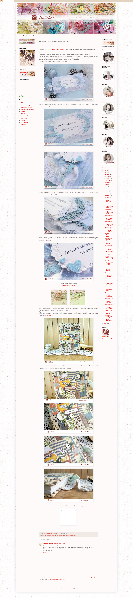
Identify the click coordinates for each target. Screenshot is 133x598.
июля (106, 184)
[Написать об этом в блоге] (62, 533)
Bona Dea (106, 336)
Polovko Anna (73, 535)
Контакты (47, 35)
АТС (22, 102)
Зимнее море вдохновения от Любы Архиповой (109, 294)
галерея (23, 111)
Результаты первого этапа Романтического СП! (109, 211)
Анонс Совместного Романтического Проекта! (109, 282)
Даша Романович (60, 49)
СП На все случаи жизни (27, 107)
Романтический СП (25, 105)
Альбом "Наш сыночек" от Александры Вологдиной (108, 229)
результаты (23, 124)
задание (23, 113)
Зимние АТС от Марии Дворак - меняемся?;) (109, 257)
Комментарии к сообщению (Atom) (56, 579)
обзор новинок (24, 122)
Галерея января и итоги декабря (109, 312)
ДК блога (54, 35)
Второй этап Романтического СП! (109, 235)
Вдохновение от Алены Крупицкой (109, 200)
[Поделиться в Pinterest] (66, 533)
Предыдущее (94, 577)
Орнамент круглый (69, 287)
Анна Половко (51, 49)
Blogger (74, 588)
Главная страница (22, 35)
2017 (105, 172)
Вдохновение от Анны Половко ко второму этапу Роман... (109, 217)
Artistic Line (50, 315)
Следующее (43, 577)
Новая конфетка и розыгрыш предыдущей (109, 253)
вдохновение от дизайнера (50, 535)
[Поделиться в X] (63, 533)
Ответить (45, 552)
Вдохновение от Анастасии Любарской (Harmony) (109, 274)
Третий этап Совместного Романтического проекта (109, 205)
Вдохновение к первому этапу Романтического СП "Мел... (109, 247)
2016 (105, 323)
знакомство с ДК (25, 115)
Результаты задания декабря (108, 269)
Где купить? (40, 35)
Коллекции (32, 35)
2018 (105, 170)
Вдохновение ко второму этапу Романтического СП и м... (109, 223)
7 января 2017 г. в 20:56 (59, 543)
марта (107, 193)
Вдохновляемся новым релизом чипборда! (109, 300)
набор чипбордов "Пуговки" (80, 506)
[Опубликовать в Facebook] (65, 533)
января (107, 197)
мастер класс (24, 118)
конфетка (23, 116)
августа (107, 182)
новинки (67, 535)
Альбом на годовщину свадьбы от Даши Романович (108, 318)
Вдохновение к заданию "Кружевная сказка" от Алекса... (108, 241)
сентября (107, 180)
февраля (107, 195)
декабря (107, 174)
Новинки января (109, 278)
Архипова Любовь (48, 543)
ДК (21, 104)
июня (106, 186)
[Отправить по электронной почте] (60, 533)
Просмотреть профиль (108, 338)
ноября (107, 176)
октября (107, 178)
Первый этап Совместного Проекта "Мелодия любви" (109, 263)
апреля (107, 191)
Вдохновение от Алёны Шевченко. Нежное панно (109, 306)
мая (106, 188)
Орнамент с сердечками (68, 285)
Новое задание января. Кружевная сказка (109, 288)
